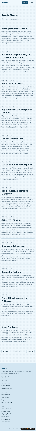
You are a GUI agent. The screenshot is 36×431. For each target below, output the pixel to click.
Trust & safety (5, 422)
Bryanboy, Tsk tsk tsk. (12, 245)
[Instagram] (2, 377)
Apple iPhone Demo (11, 219)
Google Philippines (11, 272)
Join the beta (5, 383)
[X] (8, 377)
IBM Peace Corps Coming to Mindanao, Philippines (15, 56)
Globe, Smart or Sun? (12, 83)
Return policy (5, 416)
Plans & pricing (5, 385)
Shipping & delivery (7, 414)
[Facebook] (5, 377)
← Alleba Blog (6, 11)
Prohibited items (6, 419)
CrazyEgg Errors (9, 327)
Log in (25, 2)
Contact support (6, 402)
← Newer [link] (5, 351)
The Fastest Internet (12, 138)
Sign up (31, 2)
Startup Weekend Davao (14, 28)
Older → (30, 351)
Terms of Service (6, 409)
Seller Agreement (6, 388)
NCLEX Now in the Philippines (16, 164)
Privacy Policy (5, 411)
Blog (2, 400)
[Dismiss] (34, 429)
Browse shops (5, 394)
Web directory (5, 397)
